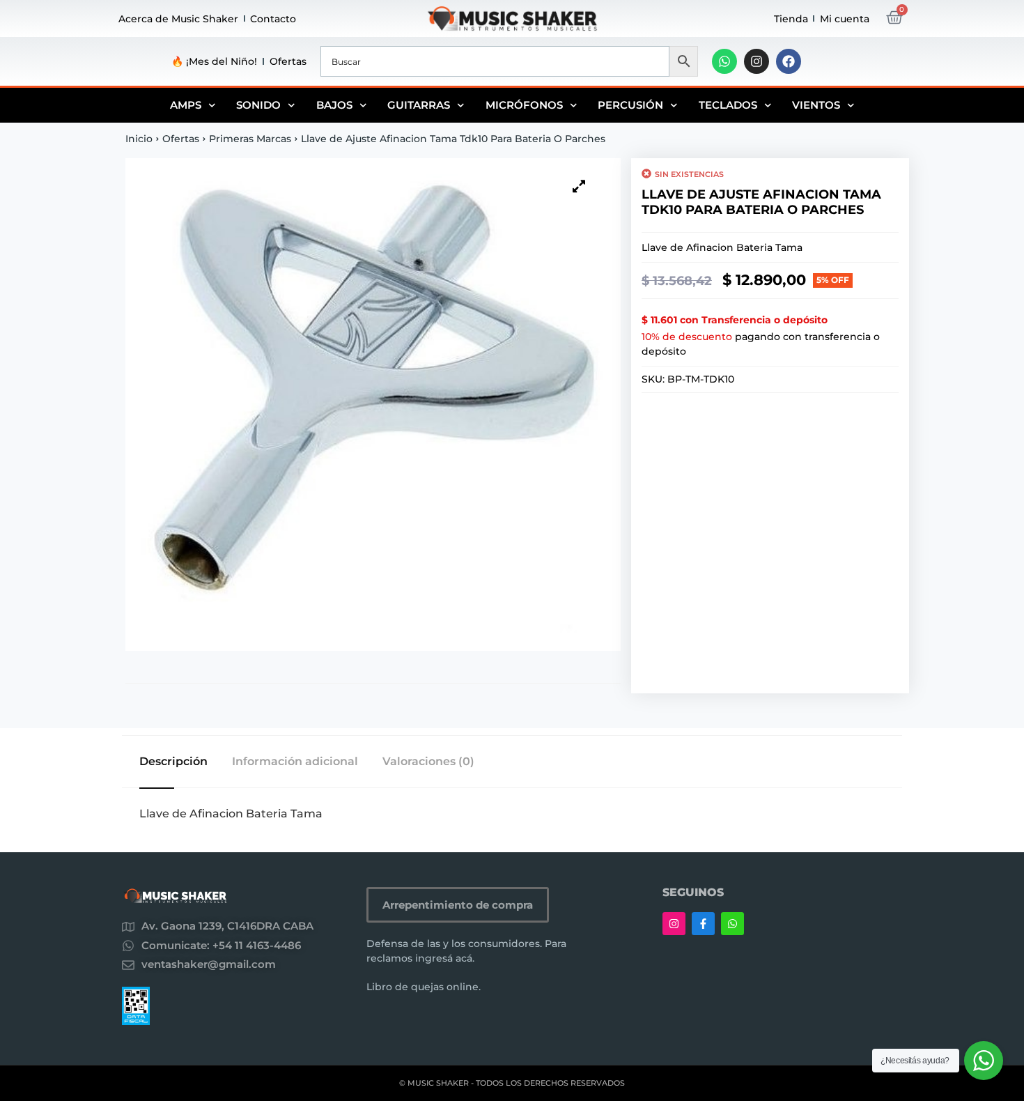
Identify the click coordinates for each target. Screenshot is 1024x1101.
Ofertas (288, 61)
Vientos (816, 104)
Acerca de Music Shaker (178, 19)
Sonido (258, 104)
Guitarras (418, 104)
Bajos (334, 104)
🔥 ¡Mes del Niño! (214, 61)
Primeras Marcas (250, 138)
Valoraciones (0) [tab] (428, 761)
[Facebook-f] (703, 923)
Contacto (273, 19)
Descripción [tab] (173, 761)
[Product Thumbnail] (579, 186)
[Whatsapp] (724, 61)
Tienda (791, 19)
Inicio (139, 138)
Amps (185, 104)
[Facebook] (788, 61)
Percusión (630, 104)
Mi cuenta (844, 19)
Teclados (728, 104)
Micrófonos (524, 104)
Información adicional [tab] (295, 761)
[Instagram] (756, 61)
